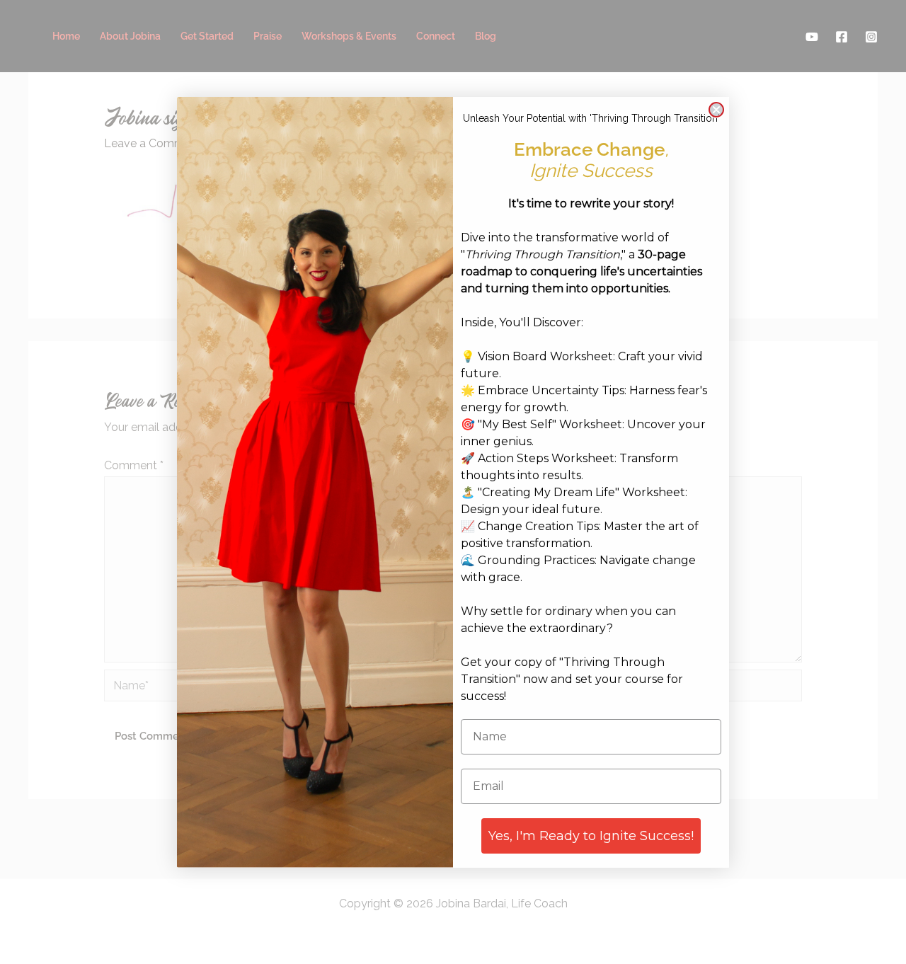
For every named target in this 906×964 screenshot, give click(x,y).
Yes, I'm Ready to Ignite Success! (591, 836)
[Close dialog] (716, 110)
